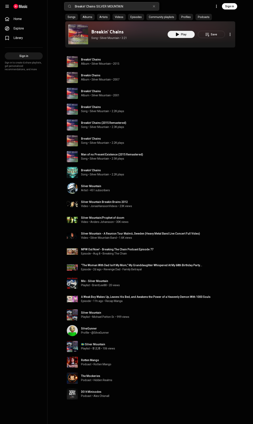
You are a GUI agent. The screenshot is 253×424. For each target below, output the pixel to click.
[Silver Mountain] (151, 188)
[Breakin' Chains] (78, 34)
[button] (78, 34)
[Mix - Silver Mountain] (151, 283)
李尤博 (96, 348)
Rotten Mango (102, 364)
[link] (24, 19)
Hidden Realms (102, 380)
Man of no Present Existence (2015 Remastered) (112, 154)
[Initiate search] (69, 6)
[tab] (71, 17)
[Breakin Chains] (151, 77)
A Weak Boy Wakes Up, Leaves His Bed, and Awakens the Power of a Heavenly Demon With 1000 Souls (146, 296)
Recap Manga (114, 301)
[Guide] (7, 6)
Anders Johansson (102, 221)
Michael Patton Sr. (103, 316)
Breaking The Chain (115, 253)
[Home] (20, 6)
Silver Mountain (109, 38)
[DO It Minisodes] (151, 394)
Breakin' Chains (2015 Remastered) (103, 122)
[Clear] (154, 6)
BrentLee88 (99, 285)
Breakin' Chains (107, 32)
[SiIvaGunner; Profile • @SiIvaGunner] (151, 331)
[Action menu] (230, 34)
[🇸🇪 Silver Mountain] (151, 346)
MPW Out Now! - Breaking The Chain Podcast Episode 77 (117, 249)
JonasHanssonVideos (103, 206)
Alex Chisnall (101, 396)
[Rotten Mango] (151, 362)
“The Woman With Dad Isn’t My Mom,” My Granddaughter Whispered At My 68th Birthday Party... (141, 265)
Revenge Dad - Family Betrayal (123, 269)
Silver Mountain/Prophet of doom (102, 217)
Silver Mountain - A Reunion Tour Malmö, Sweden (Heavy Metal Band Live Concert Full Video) (140, 233)
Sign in (229, 6)
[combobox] (117, 6)
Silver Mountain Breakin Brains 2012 (104, 201)
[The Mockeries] (151, 378)
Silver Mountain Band (103, 237)
